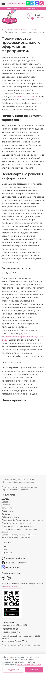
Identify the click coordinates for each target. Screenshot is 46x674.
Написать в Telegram (16, 563)
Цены (4, 549)
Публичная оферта (10, 517)
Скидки (5, 499)
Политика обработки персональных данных (22, 520)
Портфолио (7, 552)
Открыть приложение (10, 586)
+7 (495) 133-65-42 (15, 3)
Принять (34, 670)
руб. (23, 8)
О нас (4, 546)
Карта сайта (7, 511)
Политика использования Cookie (17, 526)
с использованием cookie (29, 664)
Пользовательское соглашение (16, 523)
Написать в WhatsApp (16, 558)
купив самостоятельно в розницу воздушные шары (22, 336)
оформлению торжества (25, 96)
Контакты (6, 514)
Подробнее (13, 670)
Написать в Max (12, 567)
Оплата (5, 502)
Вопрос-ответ (8, 508)
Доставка (6, 505)
